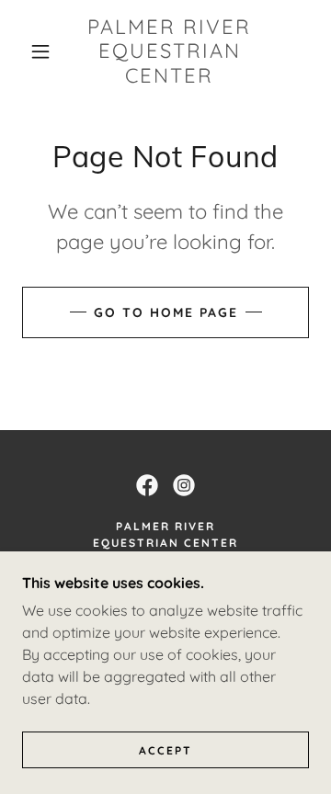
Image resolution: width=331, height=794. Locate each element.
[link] (169, 51)
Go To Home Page (166, 312)
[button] (40, 51)
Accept (165, 750)
